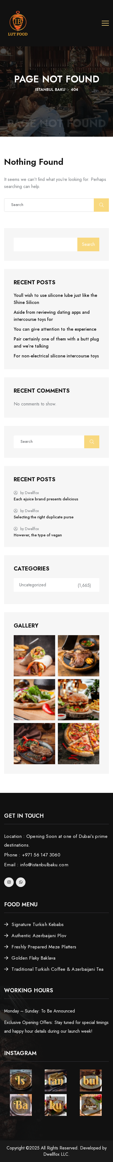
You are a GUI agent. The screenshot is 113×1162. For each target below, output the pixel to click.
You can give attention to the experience (55, 329)
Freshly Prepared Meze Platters (44, 946)
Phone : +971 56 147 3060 (32, 855)
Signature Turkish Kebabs (38, 924)
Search (88, 244)
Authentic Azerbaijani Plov (39, 935)
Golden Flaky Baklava (33, 958)
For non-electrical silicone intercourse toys (56, 356)
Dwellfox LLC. (56, 1154)
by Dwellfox (29, 492)
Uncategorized (32, 585)
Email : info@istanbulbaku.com (36, 864)
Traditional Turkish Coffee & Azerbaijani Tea (57, 969)
